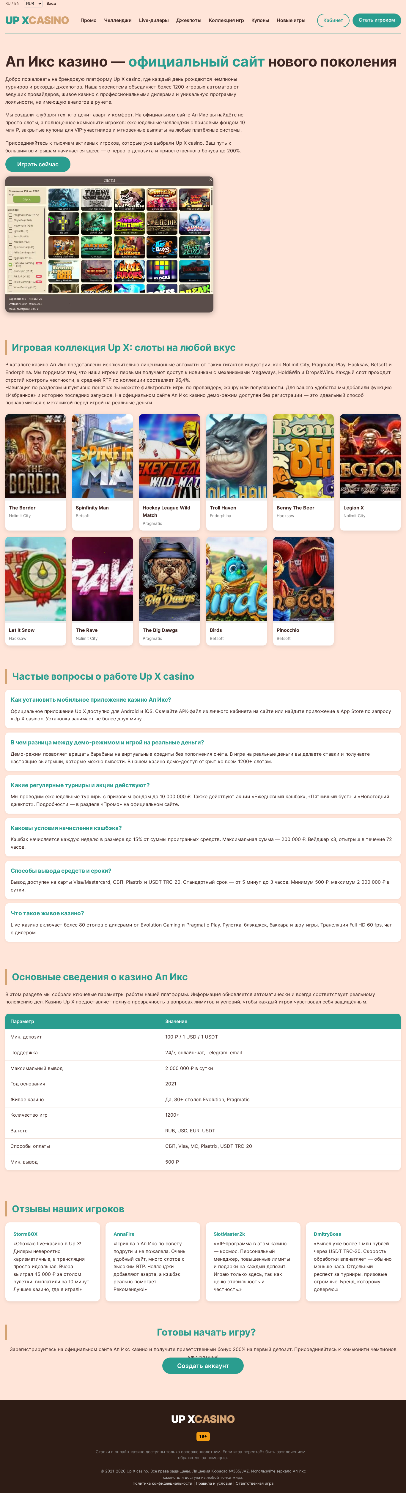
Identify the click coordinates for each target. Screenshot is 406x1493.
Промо (89, 20)
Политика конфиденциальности (162, 1483)
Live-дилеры (154, 20)
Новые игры (291, 20)
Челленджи (118, 20)
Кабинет (333, 20)
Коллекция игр (226, 20)
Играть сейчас (38, 164)
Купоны (260, 20)
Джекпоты (189, 20)
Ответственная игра (254, 1483)
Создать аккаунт (203, 1365)
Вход (51, 3)
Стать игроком (377, 20)
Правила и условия (214, 1483)
